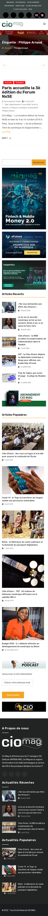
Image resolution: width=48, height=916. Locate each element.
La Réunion (13, 108)
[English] (36, 15)
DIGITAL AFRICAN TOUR (33, 6)
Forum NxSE (26, 104)
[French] (42, 15)
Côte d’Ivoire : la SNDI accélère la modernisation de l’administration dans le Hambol (32, 340)
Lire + (5, 138)
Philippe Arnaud (8, 111)
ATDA (30, 9)
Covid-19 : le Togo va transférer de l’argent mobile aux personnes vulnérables (22, 499)
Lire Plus (6, 131)
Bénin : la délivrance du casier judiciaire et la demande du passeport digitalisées (22, 543)
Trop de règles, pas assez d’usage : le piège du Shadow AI (32, 376)
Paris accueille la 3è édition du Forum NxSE (21, 92)
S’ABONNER (10, 2)
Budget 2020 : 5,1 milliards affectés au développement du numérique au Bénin (20, 645)
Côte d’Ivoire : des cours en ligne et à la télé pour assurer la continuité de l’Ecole (22, 455)
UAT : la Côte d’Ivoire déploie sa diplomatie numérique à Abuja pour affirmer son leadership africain (31, 358)
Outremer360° (33, 108)
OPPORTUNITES (9, 6)
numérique (23, 108)
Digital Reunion (15, 104)
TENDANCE (20, 83)
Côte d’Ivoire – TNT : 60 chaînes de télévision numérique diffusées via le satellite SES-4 (19, 594)
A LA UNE (8, 83)
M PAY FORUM (20, 6)
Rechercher (38, 162)
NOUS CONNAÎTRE (33, 2)
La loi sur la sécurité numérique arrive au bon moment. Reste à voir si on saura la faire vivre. (30, 321)
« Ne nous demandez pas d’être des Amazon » (30, 305)
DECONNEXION (21, 2)
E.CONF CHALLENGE (20, 9)
